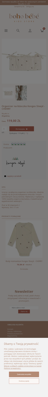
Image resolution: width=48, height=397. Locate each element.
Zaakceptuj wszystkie (24, 374)
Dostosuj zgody (24, 381)
